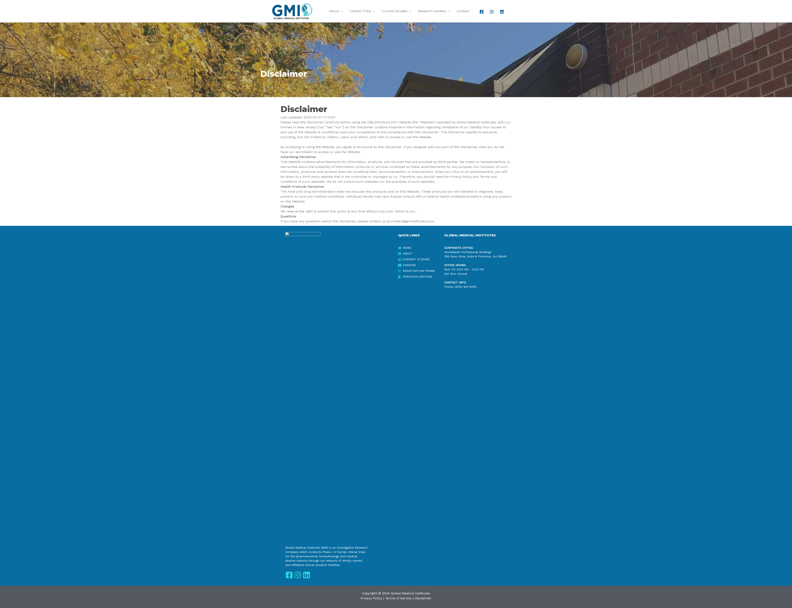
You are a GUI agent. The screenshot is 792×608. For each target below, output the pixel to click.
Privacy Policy (371, 598)
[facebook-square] (482, 12)
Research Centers (432, 11)
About (334, 11)
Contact (463, 11)
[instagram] (492, 12)
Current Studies (394, 11)
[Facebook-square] (289, 575)
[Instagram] (298, 575)
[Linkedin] (306, 575)
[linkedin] (502, 12)
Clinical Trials (360, 11)
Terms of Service (398, 598)
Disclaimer (423, 598)
